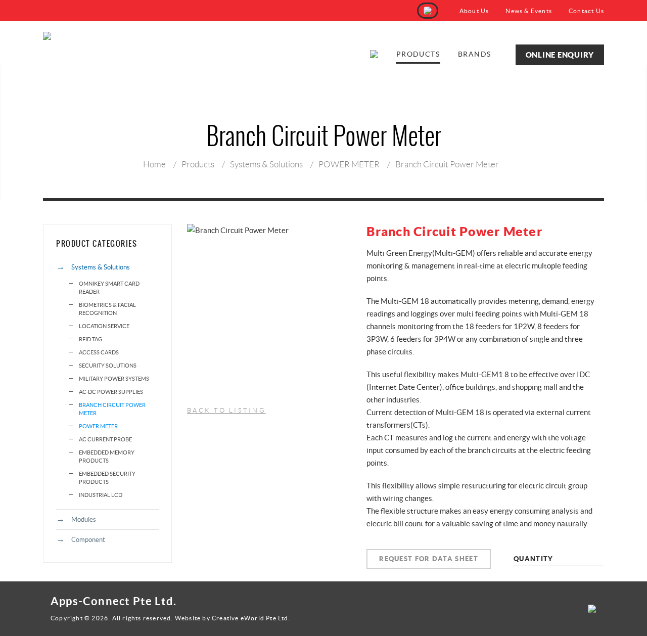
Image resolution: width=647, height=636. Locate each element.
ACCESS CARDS (99, 352)
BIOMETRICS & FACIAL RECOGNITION (107, 309)
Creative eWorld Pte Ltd (250, 618)
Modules (83, 519)
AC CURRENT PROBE (105, 439)
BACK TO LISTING (226, 410)
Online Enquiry (560, 55)
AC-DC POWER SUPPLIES (111, 392)
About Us (474, 11)
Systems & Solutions (266, 164)
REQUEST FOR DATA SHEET (428, 559)
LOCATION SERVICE (104, 326)
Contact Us (586, 11)
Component (88, 539)
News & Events (528, 11)
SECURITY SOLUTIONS (107, 365)
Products (418, 54)
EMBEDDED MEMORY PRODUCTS (106, 456)
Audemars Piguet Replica (83, 628)
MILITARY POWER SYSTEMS (114, 379)
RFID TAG (90, 339)
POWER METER (349, 164)
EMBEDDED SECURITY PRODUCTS (107, 478)
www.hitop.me (147, 628)
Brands (474, 54)
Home (154, 164)
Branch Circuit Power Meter (447, 164)
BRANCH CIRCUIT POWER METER (112, 409)
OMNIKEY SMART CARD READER (109, 288)
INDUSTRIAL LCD (100, 495)
